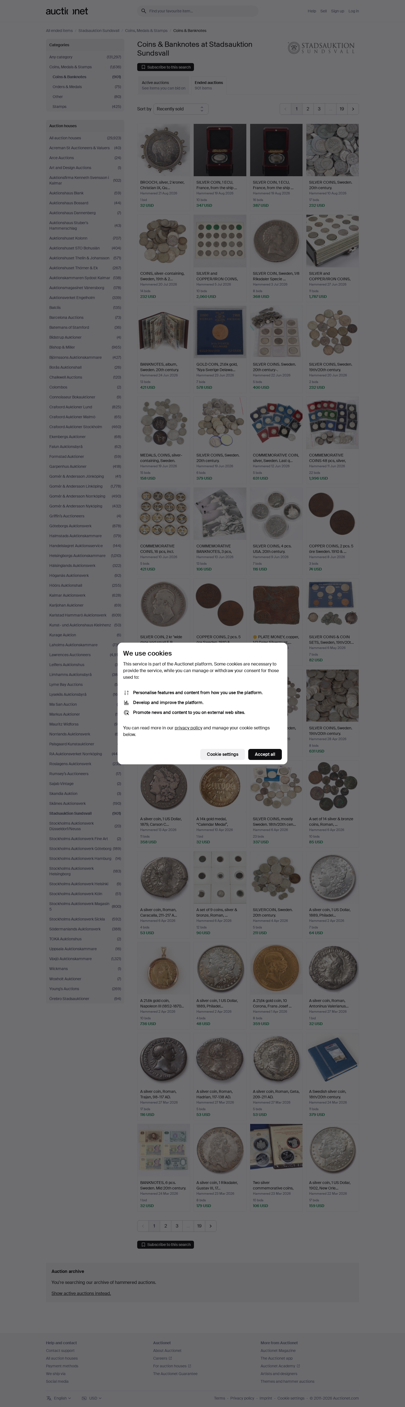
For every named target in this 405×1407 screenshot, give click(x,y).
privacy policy (188, 728)
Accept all (265, 754)
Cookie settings (222, 754)
